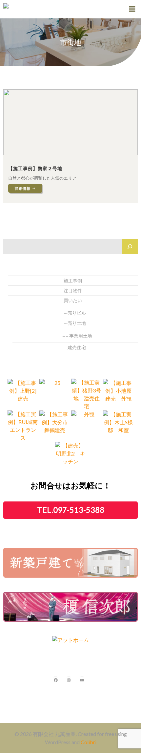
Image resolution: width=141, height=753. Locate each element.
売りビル (77, 313)
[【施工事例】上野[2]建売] (23, 393)
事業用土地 (80, 336)
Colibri (88, 742)
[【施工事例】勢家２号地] (70, 121)
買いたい (73, 300)
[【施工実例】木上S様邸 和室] (118, 425)
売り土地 (77, 323)
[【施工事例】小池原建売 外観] (118, 393)
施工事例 (73, 280)
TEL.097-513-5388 (70, 510)
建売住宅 (77, 347)
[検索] (130, 246)
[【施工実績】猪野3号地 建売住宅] (86, 393)
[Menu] (132, 9)
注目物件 (73, 290)
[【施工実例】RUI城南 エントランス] (23, 425)
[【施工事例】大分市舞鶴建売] (54, 425)
